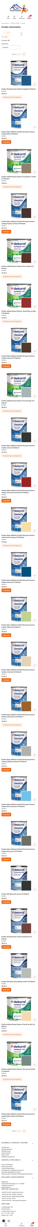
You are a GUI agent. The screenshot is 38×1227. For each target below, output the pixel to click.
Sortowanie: (4, 43)
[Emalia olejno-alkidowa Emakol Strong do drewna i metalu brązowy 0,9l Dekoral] (19, 340)
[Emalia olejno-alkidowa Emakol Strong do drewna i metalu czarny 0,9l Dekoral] (19, 430)
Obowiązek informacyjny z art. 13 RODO (12, 1183)
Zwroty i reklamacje (7, 1164)
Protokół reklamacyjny (7, 1168)
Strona (13, 54)
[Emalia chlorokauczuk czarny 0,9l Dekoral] (19, 878)
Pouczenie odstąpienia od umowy (11, 1172)
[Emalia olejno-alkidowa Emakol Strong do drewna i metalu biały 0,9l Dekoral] (19, 116)
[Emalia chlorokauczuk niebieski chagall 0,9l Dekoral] (19, 73)
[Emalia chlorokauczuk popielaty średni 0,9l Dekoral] (19, 966)
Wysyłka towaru (6, 1151)
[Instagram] (9, 1221)
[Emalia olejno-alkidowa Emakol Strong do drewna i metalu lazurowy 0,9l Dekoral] (19, 564)
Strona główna (5, 23)
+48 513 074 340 (6, 1198)
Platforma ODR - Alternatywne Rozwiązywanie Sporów (17, 1174)
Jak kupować (5, 1147)
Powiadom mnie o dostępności (12, 97)
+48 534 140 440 (6, 1200)
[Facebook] (4, 1221)
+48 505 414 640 (6, 1192)
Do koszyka (6, 142)
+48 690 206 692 (6, 1196)
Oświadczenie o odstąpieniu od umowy (12, 1170)
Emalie (23, 23)
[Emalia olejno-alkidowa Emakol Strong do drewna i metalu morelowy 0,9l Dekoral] (19, 654)
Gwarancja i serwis (6, 1166)
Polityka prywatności (7, 1185)
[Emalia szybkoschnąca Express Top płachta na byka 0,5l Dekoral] (19, 295)
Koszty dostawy (6, 1153)
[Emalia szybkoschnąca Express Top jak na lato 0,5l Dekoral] (19, 1009)
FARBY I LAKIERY (15, 23)
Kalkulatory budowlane (8, 1156)
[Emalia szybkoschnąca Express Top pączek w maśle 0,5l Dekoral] (19, 161)
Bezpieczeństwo (6, 1187)
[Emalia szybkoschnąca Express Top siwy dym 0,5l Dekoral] (19, 385)
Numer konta (5, 1155)
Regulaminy (4, 1182)
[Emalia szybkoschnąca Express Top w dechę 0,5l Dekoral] (19, 251)
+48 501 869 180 (6, 1194)
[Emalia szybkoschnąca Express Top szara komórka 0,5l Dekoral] (19, 1053)
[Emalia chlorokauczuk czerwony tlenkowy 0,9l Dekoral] (19, 921)
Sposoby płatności (6, 1149)
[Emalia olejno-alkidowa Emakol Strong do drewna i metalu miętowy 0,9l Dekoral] (19, 609)
